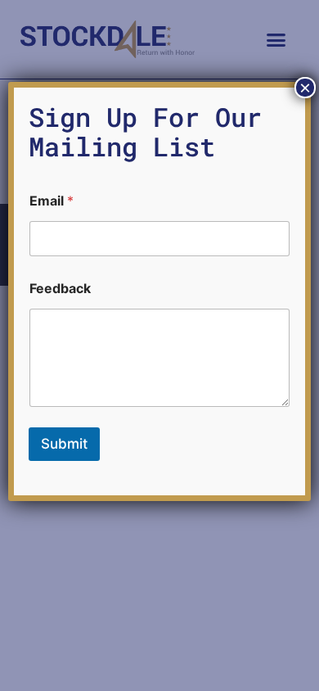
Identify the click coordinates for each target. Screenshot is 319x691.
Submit (64, 444)
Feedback (60, 288)
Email (51, 201)
